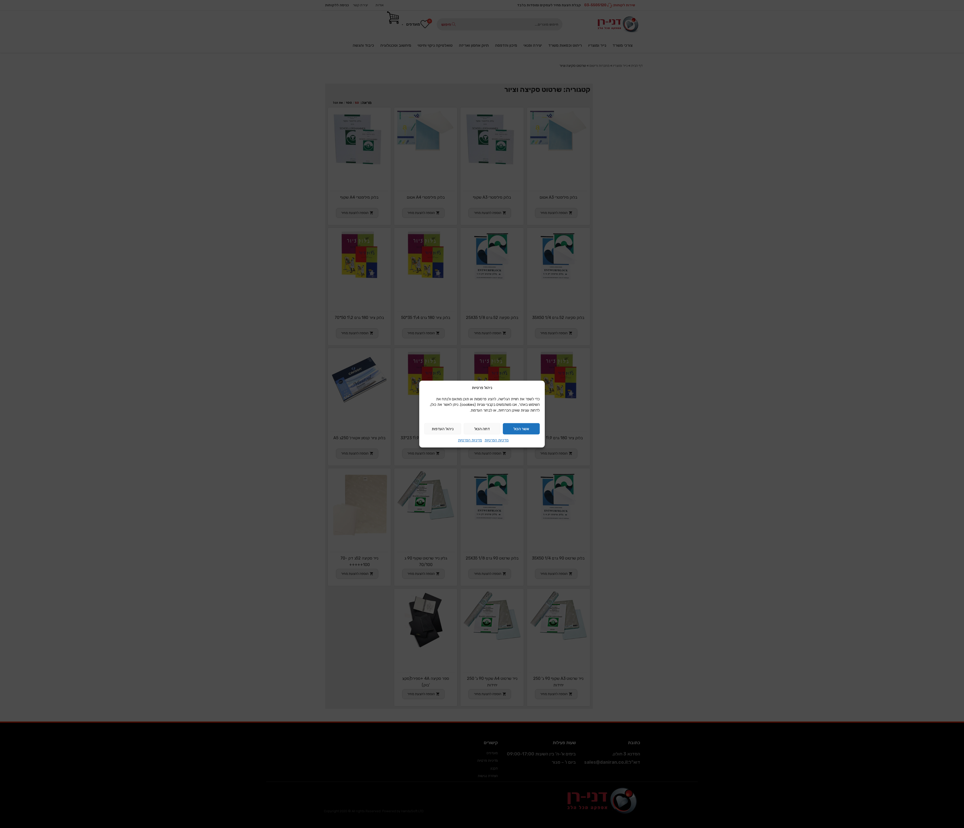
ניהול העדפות (443, 428)
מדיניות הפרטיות (497, 440)
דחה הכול (482, 428)
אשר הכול (521, 428)
